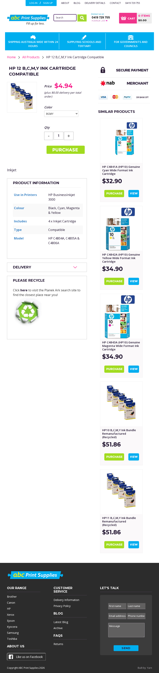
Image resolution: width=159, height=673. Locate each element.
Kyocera (12, 627)
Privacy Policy (62, 606)
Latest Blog (61, 622)
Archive (58, 628)
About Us (15, 646)
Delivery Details (95, 3)
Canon (11, 602)
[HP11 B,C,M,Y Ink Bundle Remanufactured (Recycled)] (121, 491)
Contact (115, 3)
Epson (11, 621)
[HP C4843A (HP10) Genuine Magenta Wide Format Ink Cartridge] (121, 316)
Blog (77, 3)
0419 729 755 (132, 3)
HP (9, 608)
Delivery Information (66, 600)
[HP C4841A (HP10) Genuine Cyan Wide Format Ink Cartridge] (121, 140)
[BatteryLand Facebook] (26, 657)
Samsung (13, 633)
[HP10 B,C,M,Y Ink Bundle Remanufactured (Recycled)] (121, 404)
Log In (33, 3)
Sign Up (48, 3)
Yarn (149, 668)
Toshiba (12, 639)
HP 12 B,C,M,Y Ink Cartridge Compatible (75, 57)
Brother (12, 596)
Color (48, 107)
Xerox (10, 614)
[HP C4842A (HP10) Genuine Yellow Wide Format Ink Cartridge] (121, 228)
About (65, 3)
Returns (58, 644)
